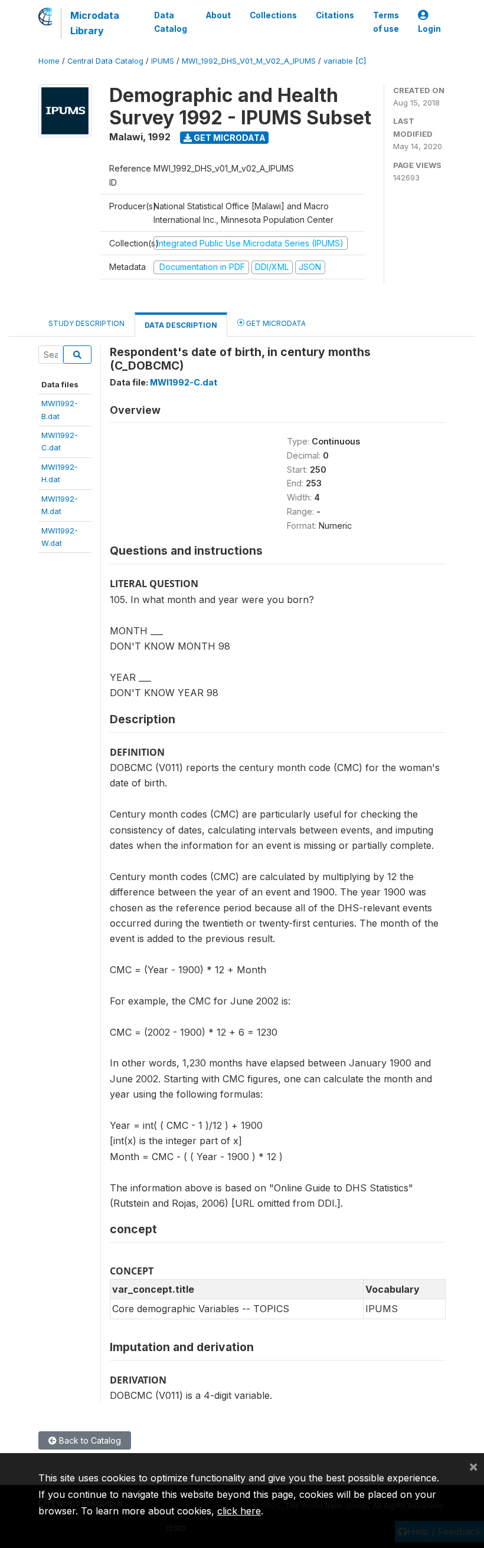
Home (49, 61)
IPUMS (162, 61)
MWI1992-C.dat (183, 382)
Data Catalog (170, 22)
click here (239, 1511)
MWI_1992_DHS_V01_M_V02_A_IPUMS (249, 61)
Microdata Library (94, 23)
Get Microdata (229, 138)
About (218, 15)
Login (429, 29)
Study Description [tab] (86, 323)
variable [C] (344, 61)
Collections (273, 15)
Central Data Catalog (105, 61)
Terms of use (386, 22)
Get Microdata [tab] (275, 323)
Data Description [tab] (181, 325)
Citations (335, 15)
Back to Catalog (89, 1440)
